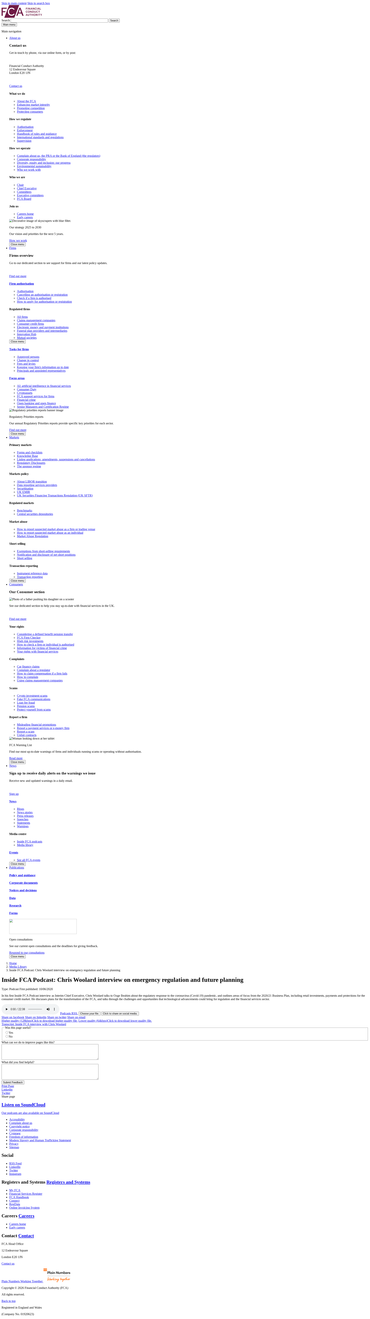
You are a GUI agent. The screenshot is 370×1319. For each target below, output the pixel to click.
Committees (24, 191)
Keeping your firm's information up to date (43, 367)
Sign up (14, 793)
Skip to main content (14, 3)
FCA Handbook (19, 1197)
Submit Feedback (13, 1082)
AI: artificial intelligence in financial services (44, 386)
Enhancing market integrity (33, 104)
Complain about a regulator (33, 670)
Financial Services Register (25, 1193)
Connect (14, 1200)
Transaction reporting (30, 576)
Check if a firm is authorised (34, 298)
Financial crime (26, 399)
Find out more (17, 276)
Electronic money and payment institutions (43, 327)
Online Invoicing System (24, 1207)
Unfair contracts (26, 735)
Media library (25, 845)
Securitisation (25, 488)
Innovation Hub (26, 334)
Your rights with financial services (37, 651)
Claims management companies (36, 320)
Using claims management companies (40, 680)
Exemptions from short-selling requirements (43, 551)
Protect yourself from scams (34, 709)
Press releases (25, 815)
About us (14, 38)
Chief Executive (27, 188)
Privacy (13, 1143)
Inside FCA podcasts (29, 841)
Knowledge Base (27, 456)
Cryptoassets (24, 392)
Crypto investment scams (32, 695)
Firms (12, 248)
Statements (23, 822)
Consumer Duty (26, 389)
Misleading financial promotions (36, 724)
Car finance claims (28, 666)
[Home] (22, 16)
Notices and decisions (23, 890)
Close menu (17, 244)
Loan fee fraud (26, 702)
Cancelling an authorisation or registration (42, 294)
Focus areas (17, 378)
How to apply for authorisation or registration (44, 301)
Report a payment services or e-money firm (43, 728)
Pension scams (26, 706)
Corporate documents (23, 882)
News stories (25, 812)
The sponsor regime (29, 466)
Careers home (25, 213)
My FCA (14, 1190)
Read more (16, 758)
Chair (20, 185)
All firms (22, 316)
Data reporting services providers (37, 485)
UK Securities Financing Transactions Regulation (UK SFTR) (55, 495)
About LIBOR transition (32, 481)
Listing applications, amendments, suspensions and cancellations (56, 459)
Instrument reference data (32, 573)
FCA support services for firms (35, 396)
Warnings (23, 826)
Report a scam (25, 731)
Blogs (20, 809)
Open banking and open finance (36, 403)
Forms (13, 913)
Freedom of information (23, 1136)
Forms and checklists (29, 452)
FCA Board (24, 198)
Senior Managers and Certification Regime (43, 406)
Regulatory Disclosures (31, 462)
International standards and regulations (40, 137)
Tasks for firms (19, 349)
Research (15, 905)
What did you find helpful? (18, 1062)
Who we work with (29, 169)
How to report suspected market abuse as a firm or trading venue (56, 529)
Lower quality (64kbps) (115, 1020)
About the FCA (26, 101)
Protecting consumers (30, 111)
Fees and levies (26, 363)
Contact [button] (26, 1235)
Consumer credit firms (30, 323)
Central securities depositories (35, 514)
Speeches (22, 819)
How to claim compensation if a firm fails (42, 673)
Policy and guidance (22, 875)
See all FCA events (28, 860)
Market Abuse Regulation (32, 536)
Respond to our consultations (27, 952)
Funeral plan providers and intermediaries (42, 330)
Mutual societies (27, 337)
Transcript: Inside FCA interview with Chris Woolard (34, 1024)
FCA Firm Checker (28, 637)
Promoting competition (31, 108)
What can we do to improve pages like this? (28, 1042)
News (12, 765)
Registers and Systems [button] (68, 1182)
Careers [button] (26, 1215)
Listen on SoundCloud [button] (23, 1104)
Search (6, 20)
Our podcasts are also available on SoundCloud (30, 1113)
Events (13, 852)
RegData (14, 1204)
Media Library (18, 966)
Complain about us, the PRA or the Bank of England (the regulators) (58, 155)
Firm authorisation (21, 283)
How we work (18, 240)
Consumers (16, 584)
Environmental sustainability (34, 166)
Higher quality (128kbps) (40, 1020)
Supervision (24, 140)
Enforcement (25, 130)
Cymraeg (14, 1133)
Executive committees (30, 195)
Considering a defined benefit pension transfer (45, 634)
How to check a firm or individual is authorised (45, 644)
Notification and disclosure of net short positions (46, 554)
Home (13, 963)
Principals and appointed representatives (41, 370)
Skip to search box (38, 3)
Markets (14, 437)
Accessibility (17, 1119)
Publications (16, 867)
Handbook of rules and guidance (37, 133)
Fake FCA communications (33, 699)
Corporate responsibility (31, 159)
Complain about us (20, 1123)
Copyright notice (19, 1126)
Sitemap (14, 1147)
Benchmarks (24, 510)
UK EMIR (23, 492)
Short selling (24, 558)
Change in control (28, 360)
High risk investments (30, 641)
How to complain (27, 677)
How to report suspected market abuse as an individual (50, 532)
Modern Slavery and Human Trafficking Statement (40, 1140)
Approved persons (28, 356)
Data (12, 898)
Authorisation (25, 126)
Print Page (8, 1086)
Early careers (25, 217)
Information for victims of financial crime (42, 648)
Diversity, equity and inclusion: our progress (44, 162)
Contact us (15, 86)
